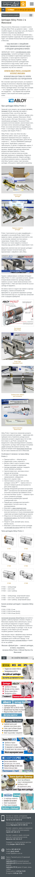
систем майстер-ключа (11, 527)
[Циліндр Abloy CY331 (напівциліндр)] (26, 557)
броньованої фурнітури (24, 448)
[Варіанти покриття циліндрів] (17, 212)
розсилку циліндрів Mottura (18, 640)
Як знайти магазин (20, 658)
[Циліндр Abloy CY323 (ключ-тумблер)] (9, 557)
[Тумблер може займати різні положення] (17, 379)
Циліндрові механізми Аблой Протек (13, 618)
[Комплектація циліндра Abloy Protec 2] (17, 179)
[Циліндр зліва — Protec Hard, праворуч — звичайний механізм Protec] (17, 346)
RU (3, 10)
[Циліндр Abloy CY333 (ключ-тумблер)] (26, 575)
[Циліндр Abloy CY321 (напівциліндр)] (9, 540)
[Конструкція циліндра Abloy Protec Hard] (17, 313)
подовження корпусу (10, 518)
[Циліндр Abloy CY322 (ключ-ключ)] (26, 540)
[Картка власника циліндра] (17, 412)
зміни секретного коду (19, 508)
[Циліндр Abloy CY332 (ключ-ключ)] (9, 575)
